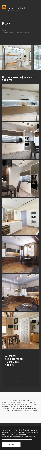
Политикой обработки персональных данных (17, 439)
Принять (11, 445)
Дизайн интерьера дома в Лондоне (16, 33)
